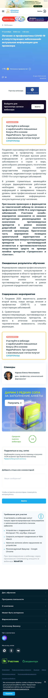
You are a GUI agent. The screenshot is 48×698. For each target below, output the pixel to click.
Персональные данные (8, 674)
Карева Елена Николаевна (27, 373)
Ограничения (5, 670)
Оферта (44, 670)
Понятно (9, 694)
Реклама (46, 0)
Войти (39, 11)
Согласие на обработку (8, 678)
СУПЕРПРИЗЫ (13, 141)
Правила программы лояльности (21, 670)
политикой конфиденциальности (16, 689)
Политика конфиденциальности (27, 674)
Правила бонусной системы (15, 459)
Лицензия (36, 670)
